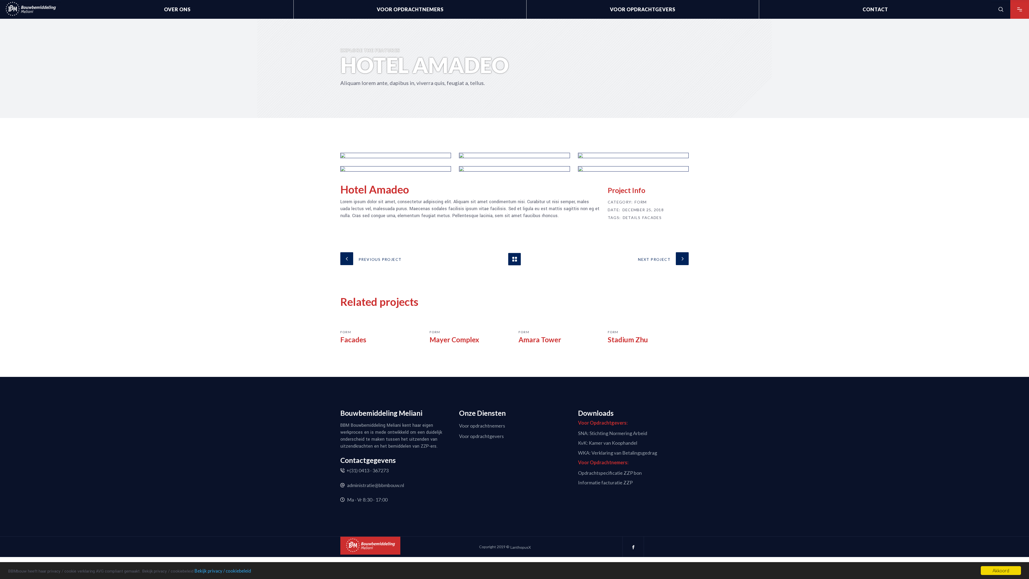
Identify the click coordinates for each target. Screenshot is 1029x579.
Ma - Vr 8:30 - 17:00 (367, 500)
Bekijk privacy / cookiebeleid (223, 571)
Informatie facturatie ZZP (605, 482)
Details (632, 218)
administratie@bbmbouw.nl (375, 485)
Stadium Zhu (628, 339)
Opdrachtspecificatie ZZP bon (610, 473)
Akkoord (1001, 570)
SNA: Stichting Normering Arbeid (612, 433)
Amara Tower (540, 339)
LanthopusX (520, 547)
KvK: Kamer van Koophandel (607, 443)
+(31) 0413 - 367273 (367, 470)
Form (641, 202)
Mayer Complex (454, 339)
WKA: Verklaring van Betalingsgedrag (617, 453)
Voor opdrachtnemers (482, 425)
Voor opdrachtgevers (481, 436)
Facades (652, 218)
